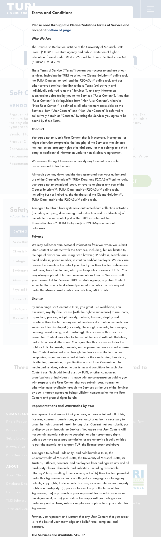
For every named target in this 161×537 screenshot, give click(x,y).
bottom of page (59, 30)
